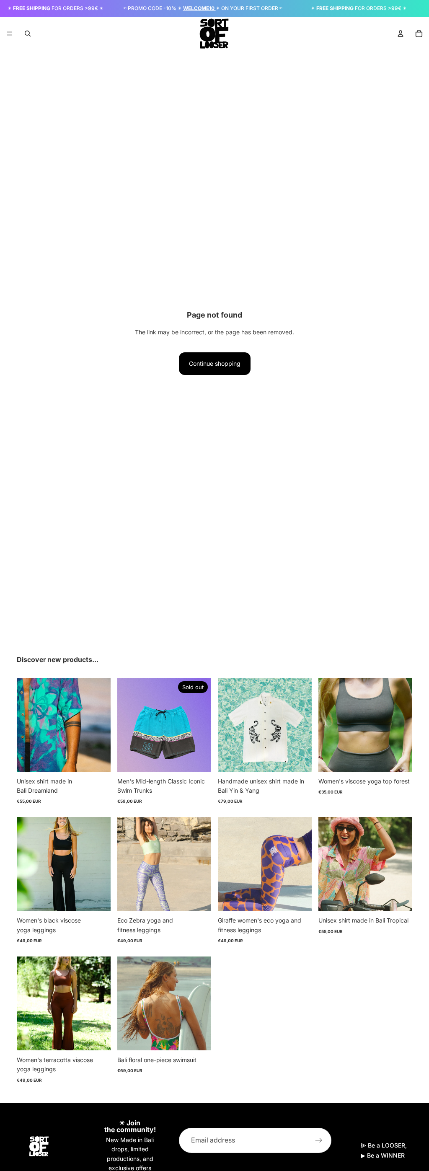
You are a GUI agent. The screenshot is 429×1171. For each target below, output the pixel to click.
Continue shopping (214, 363)
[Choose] (97, 758)
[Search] (27, 33)
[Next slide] (101, 725)
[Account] (400, 33)
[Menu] (9, 33)
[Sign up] (319, 1140)
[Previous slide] (26, 725)
